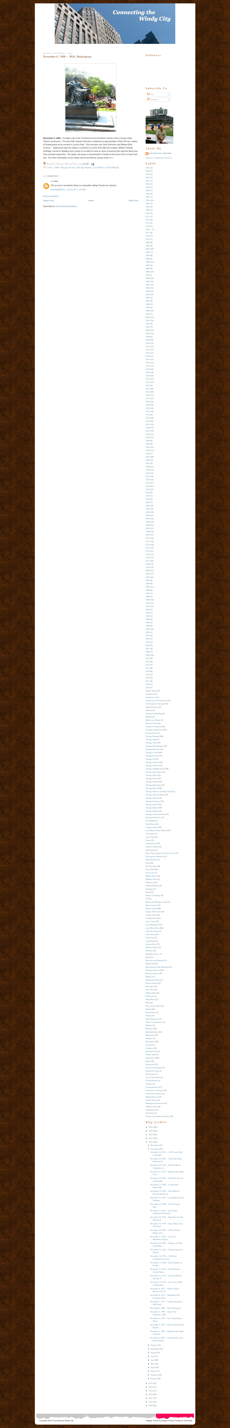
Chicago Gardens (152, 762)
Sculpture (149, 1048)
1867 (148, 213)
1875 (148, 226)
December (155, 1145)
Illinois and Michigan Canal (156, 902)
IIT (147, 899)
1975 (148, 554)
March (153, 1371)
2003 (148, 636)
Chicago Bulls (151, 739)
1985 (148, 587)
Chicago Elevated (152, 749)
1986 (148, 590)
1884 (148, 255)
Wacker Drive (151, 1100)
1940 (148, 441)
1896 (148, 298)
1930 (148, 408)
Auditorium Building (154, 713)
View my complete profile (159, 158)
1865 (148, 207)
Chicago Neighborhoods (155, 769)
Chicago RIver (151, 788)
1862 (148, 197)
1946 (148, 460)
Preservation (150, 1012)
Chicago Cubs (151, 743)
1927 (148, 398)
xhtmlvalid (188, 1421)
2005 (148, 642)
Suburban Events (152, 1071)
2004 (148, 639)
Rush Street (150, 1042)
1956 (148, 493)
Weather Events (152, 1107)
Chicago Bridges (152, 736)
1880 (148, 242)
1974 (148, 551)
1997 (148, 616)
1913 (148, 353)
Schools (149, 1045)
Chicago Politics (152, 782)
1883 (148, 252)
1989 (148, 597)
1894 (148, 291)
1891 (148, 281)
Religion (149, 1038)
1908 (148, 337)
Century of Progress (153, 726)
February (154, 1375)
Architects (149, 694)
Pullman (149, 1025)
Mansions (149, 951)
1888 (148, 268)
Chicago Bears (151, 733)
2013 (148, 668)
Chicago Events (67, 167)
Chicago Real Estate (153, 785)
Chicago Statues (84, 167)
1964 (148, 519)
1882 (148, 249)
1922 (148, 382)
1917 (148, 366)
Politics (148, 1009)
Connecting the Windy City (63, 1421)
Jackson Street (151, 915)
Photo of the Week (153, 1006)
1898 (148, 304)
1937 (148, 431)
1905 (148, 327)
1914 (148, 356)
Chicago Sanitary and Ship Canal (158, 791)
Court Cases (150, 837)
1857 (148, 181)
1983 (148, 580)
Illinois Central (151, 908)
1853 (148, 174)
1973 (148, 548)
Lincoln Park (151, 944)
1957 (148, 496)
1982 (148, 577)
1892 (148, 285)
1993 (148, 610)
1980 (148, 571)
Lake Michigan (151, 925)
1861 (148, 194)
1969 (148, 535)
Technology (150, 1074)
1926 (148, 395)
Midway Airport (152, 973)
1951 (148, 476)
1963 (148, 515)
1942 (148, 447)
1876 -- (149, 229)
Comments (153, 99)
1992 (148, 606)
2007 (148, 649)
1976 (148, 558)
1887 (148, 265)
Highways (149, 882)
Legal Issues (150, 941)
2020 (151, 1127)
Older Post (133, 200)
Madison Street (151, 947)
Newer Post (48, 200)
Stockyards (150, 1064)
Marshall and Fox (152, 954)
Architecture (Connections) (156, 700)
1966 (148, 525)
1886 (56, 167)
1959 (148, 502)
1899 (148, 307)
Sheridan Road (151, 1051)
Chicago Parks (151, 775)
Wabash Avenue (152, 1097)
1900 (148, 311)
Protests (149, 1016)
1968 (148, 532)
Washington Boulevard (154, 1103)
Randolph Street (152, 1032)
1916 (148, 363)
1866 (148, 210)
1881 (148, 246)
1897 (148, 301)
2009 (148, 655)
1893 (148, 288)
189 (147, 275)
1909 (148, 340)
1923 (148, 385)
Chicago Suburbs (152, 811)
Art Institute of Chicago (155, 704)
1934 (148, 421)
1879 (148, 239)
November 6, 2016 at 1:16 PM (68, 189)
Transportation (151, 1087)
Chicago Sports (151, 804)
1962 (148, 512)
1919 (148, 372)
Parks (148, 1003)
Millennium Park (152, 980)
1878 (148, 236)
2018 (148, 684)
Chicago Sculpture (153, 801)
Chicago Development (154, 746)
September (155, 1349)
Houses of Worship (153, 895)
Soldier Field (151, 1055)
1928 (148, 402)
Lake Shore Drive (152, 928)
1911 (148, 346)
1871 (148, 216)
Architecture (150, 697)
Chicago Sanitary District (155, 795)
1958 (148, 499)
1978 (148, 564)
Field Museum (151, 860)
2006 (148, 645)
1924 (148, 389)
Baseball (149, 717)
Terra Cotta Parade (153, 1077)
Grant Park (150, 869)
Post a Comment (50, 196)
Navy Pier (149, 990)
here (111, 158)
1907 (148, 333)
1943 (148, 450)
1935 (148, 424)
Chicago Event (151, 752)
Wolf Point (150, 1113)
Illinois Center (151, 905)
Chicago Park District (154, 772)
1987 (148, 593)
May (152, 1364)
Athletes (149, 710)
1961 (148, 509)
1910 (148, 343)
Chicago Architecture (154, 730)
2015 (148, 674)
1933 (148, 418)
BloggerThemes (168, 1421)
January (154, 1379)
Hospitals (149, 889)
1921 (148, 379)
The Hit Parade (151, 1081)
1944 (148, 454)
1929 (148, 405)
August (153, 1353)
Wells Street (150, 1110)
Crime (148, 840)
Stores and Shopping (154, 1068)
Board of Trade (152, 723)
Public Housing (152, 1019)
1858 (148, 184)
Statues (148, 1061)
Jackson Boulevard (153, 912)
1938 (148, 434)
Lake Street (150, 934)
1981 (148, 574)
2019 (148, 687)
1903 (148, 320)
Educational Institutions (155, 856)
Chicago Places (151, 778)
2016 (148, 678)
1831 (148, 168)
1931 (148, 411)
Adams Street (151, 691)
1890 (148, 278)
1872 (148, 220)
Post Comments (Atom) (66, 206)
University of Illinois (154, 1094)
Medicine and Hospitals (155, 960)
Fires (147, 863)
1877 (148, 233)
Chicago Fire (151, 759)
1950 (148, 473)
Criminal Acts (151, 843)
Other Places (150, 999)
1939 (148, 437)
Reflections (150, 1035)
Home (91, 200)
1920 (148, 376)
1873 (148, 223)
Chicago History (152, 765)
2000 (148, 626)
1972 (148, 545)
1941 (148, 444)
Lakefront (149, 938)
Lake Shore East (152, 931)
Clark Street (150, 824)
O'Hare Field (150, 993)
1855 (148, 178)
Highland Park (151, 879)
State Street (150, 1058)
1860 (148, 191)
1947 (148, 463)
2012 (148, 665)
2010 (148, 658)
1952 (148, 480)
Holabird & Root (152, 886)
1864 (148, 204)
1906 (148, 330)
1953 (148, 483)
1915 (148, 359)
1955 (148, 489)
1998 (148, 619)
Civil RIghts (150, 821)
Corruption (150, 834)
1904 (148, 324)
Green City (150, 873)
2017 (148, 681)
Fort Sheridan (151, 866)
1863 (148, 200)
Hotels (148, 892)
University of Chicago (154, 1090)
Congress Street (152, 827)
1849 (148, 171)
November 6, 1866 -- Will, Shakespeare (67, 56)
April (153, 1367)
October (154, 1345)
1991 (148, 603)
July (152, 1356)
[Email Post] (92, 163)
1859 (148, 187)
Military (149, 977)
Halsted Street (151, 876)
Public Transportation (154, 1022)
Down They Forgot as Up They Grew (160, 853)
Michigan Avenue (152, 970)
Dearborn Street (152, 847)
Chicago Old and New (160, 153)
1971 (148, 541)
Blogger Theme (152, 1421)
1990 (148, 600)
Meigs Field (150, 964)
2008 (148, 652)
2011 (148, 662)
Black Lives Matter (153, 720)
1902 (148, 317)
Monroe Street (151, 983)
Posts (151, 94)
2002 (148, 632)
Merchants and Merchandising (157, 967)
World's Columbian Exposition (157, 1116)
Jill (52, 181)
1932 (148, 415)
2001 (148, 629)
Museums (149, 986)
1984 (148, 584)
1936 (148, 428)
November (155, 1149)
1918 (148, 369)
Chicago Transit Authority (156, 814)
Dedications (150, 850)
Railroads (149, 1029)
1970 (148, 538)
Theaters (149, 1084)
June (152, 1360)
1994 (148, 613)
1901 (148, 314)
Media (148, 957)
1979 (148, 567)
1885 (148, 259)
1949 (148, 470)
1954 (148, 486)
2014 (148, 671)
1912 (148, 350)
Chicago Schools (152, 798)
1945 (148, 457)
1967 (148, 528)
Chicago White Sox (153, 817)
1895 (148, 294)
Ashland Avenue (152, 707)
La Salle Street (151, 918)
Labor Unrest (151, 921)
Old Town (149, 996)
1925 (148, 392)
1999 (148, 623)
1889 (148, 272)
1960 (148, 506)
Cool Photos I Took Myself (106, 167)
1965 (148, 522)
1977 (148, 561)
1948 (148, 467)
